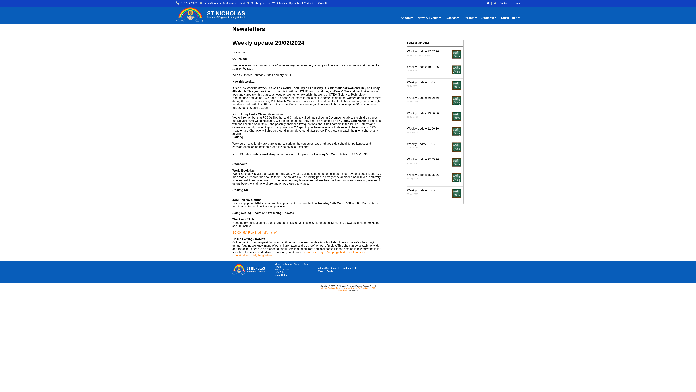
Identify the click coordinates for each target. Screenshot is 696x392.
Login (516, 3)
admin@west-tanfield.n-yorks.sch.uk (224, 3)
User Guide (342, 290)
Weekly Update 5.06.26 (422, 145)
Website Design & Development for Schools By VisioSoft (344, 288)
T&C (373, 288)
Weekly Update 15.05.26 (423, 176)
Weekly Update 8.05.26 (422, 192)
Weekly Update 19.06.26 (423, 115)
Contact (504, 3)
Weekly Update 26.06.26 (423, 99)
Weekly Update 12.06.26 (423, 130)
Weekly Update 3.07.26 (422, 84)
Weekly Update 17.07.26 (423, 53)
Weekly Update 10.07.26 (423, 68)
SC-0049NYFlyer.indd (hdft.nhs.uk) (254, 232)
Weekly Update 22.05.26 (423, 161)
